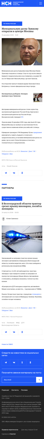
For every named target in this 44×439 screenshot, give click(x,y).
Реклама (24, 390)
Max (11, 154)
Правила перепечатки (10, 430)
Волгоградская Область (10, 325)
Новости (24, 151)
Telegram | (6, 154)
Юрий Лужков (12, 166)
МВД (18, 323)
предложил (37, 132)
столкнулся (36, 294)
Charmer (13, 434)
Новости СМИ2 (7, 344)
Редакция (5, 390)
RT (22, 117)
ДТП (22, 323)
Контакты (15, 390)
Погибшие (10, 323)
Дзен (30, 151)
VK (34, 151)
